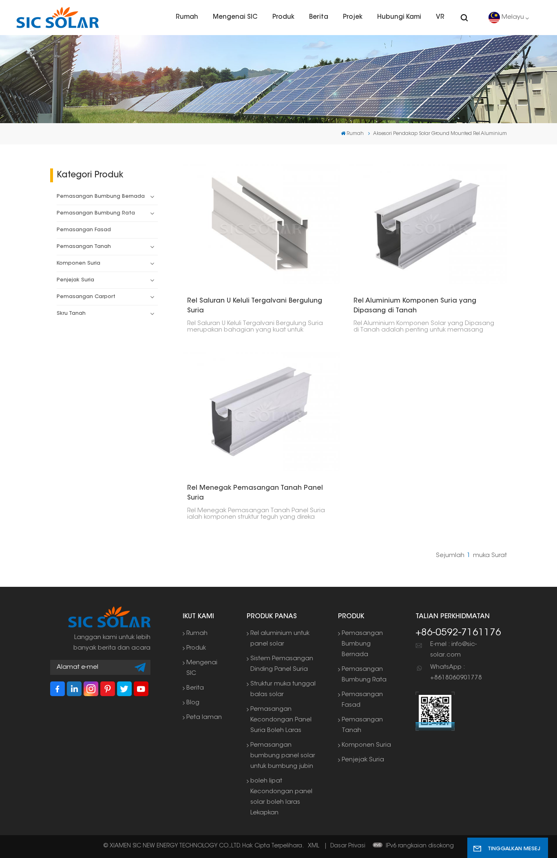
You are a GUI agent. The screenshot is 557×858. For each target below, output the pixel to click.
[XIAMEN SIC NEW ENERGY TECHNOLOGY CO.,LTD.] (57, 17)
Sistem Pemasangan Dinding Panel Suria (281, 664)
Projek (352, 17)
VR (440, 17)
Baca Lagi (257, 224)
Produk (283, 17)
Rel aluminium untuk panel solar (279, 638)
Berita (318, 17)
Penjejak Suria (75, 280)
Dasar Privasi (347, 846)
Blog (192, 703)
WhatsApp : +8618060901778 (456, 672)
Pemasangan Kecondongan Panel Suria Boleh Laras (281, 720)
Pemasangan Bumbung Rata (96, 213)
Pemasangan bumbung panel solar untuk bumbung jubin (282, 756)
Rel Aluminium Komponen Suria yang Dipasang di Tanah (415, 306)
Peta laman (204, 717)
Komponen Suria (78, 263)
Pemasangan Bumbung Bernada (101, 196)
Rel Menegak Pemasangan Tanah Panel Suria (255, 493)
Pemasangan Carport (86, 296)
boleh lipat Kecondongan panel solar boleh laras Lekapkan (281, 797)
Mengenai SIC (235, 17)
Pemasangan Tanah (84, 246)
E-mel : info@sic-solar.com (453, 649)
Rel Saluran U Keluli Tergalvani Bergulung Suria (254, 306)
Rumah (187, 17)
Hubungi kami (399, 17)
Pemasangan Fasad (84, 230)
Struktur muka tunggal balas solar (283, 689)
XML (313, 846)
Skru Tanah (71, 313)
